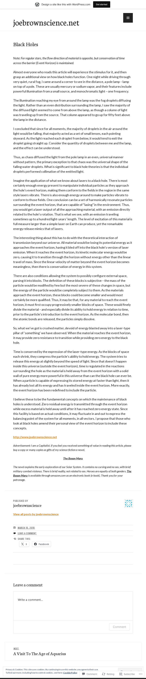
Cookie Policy (70, 672)
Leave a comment (27, 533)
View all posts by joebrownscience (36, 514)
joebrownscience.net (46, 22)
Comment (119, 627)
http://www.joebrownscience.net (35, 437)
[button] (128, 18)
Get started (101, 4)
